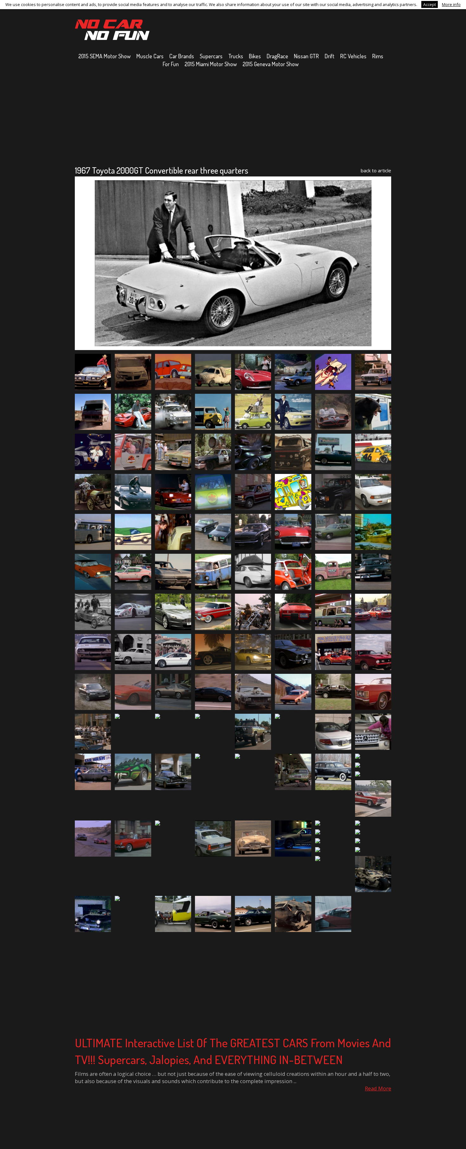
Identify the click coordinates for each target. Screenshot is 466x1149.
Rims (377, 56)
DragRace (277, 56)
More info (451, 4)
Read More (378, 1088)
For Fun (171, 64)
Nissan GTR (306, 56)
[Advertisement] (233, 116)
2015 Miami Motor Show (210, 64)
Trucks (235, 56)
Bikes (255, 56)
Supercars (211, 56)
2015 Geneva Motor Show (271, 64)
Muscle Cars (150, 56)
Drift (329, 56)
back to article (376, 170)
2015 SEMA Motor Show (104, 56)
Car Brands (181, 56)
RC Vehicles (353, 56)
